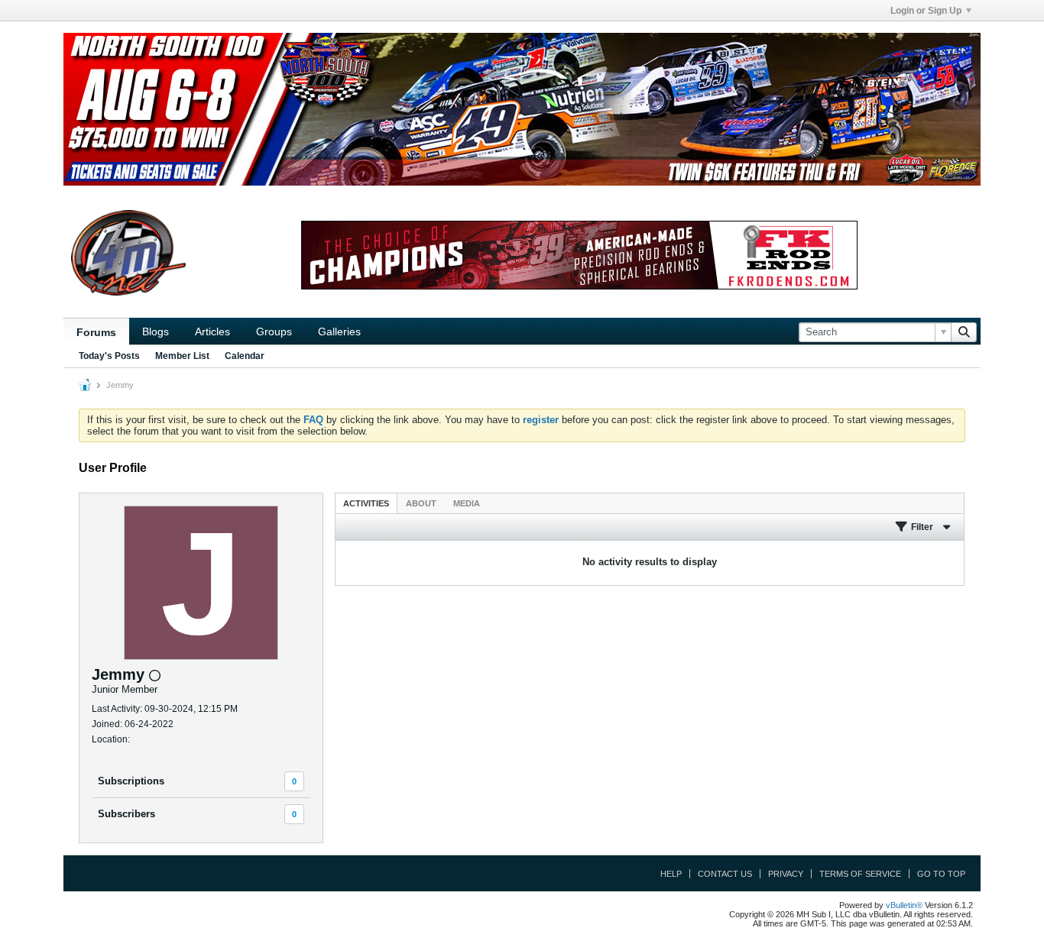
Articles (212, 331)
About (421, 503)
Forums (96, 332)
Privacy (785, 873)
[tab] (366, 503)
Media (466, 503)
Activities (366, 503)
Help (671, 873)
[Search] (964, 332)
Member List (182, 356)
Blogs (155, 331)
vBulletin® (904, 905)
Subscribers (126, 814)
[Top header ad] (522, 109)
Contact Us (725, 873)
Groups (274, 331)
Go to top (941, 873)
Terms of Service (860, 873)
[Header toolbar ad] (579, 255)
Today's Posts (109, 356)
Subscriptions (131, 781)
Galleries (339, 331)
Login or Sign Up (925, 10)
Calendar (244, 356)
